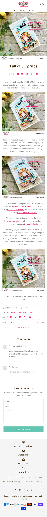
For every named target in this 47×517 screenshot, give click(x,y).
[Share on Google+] (31, 74)
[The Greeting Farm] (23, 4)
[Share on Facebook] (18, 74)
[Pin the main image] (27, 74)
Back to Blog (23, 328)
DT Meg (30, 312)
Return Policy (28, 482)
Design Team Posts (11, 312)
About (16, 478)
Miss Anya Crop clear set (21, 206)
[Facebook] (19, 490)
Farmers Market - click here (23, 10)
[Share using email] (37, 74)
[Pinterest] (31, 490)
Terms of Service (29, 478)
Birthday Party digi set (32, 224)
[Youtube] (23, 490)
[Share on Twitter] (22, 74)
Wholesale (40, 482)
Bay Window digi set (15, 209)
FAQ (40, 478)
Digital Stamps (22, 312)
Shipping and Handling (11, 482)
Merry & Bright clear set (27, 212)
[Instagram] (27, 490)
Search (7, 478)
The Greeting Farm (15, 496)
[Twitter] (16, 490)
